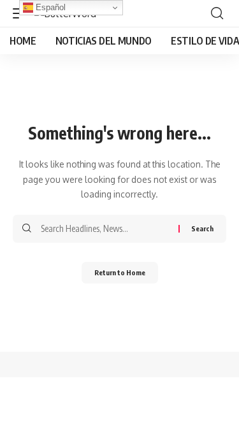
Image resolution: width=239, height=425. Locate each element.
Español (49, 7)
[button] (217, 13)
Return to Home (119, 272)
